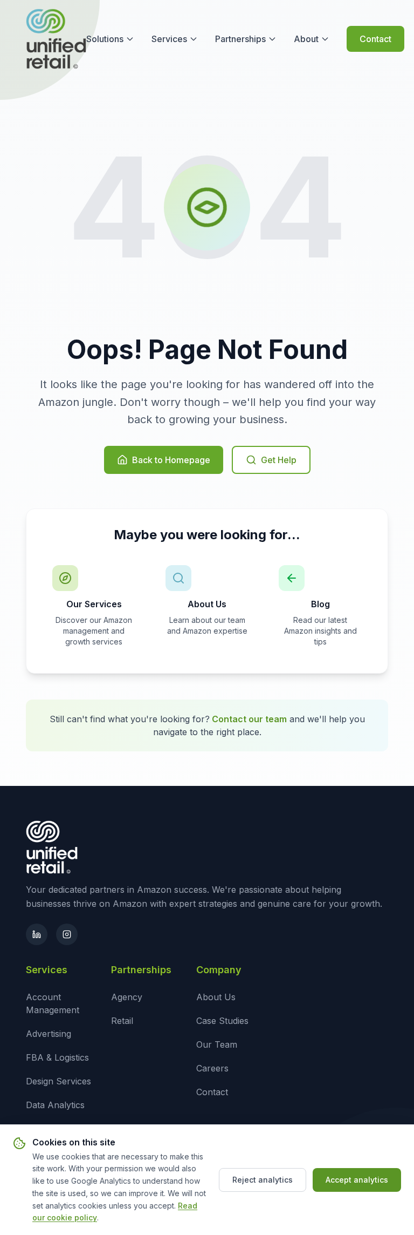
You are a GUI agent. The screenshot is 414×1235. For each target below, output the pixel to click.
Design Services (58, 1081)
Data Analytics (55, 1105)
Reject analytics (262, 1179)
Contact (375, 38)
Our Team (216, 1044)
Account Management (52, 1003)
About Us (216, 997)
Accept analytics (357, 1179)
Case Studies (222, 1020)
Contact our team (249, 719)
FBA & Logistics (57, 1057)
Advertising (48, 1033)
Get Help (278, 459)
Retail (122, 1020)
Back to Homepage (171, 459)
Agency (126, 997)
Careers (212, 1068)
